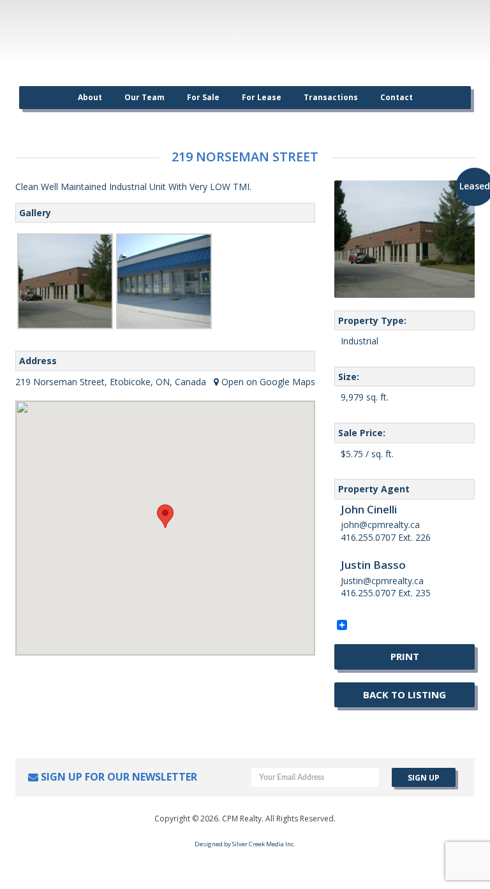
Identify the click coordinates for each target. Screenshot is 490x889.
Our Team (144, 97)
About (90, 97)
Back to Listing (404, 694)
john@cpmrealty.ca (380, 524)
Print (404, 656)
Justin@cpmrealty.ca (382, 581)
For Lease (261, 97)
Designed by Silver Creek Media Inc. (245, 844)
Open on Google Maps (267, 382)
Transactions (331, 97)
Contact (396, 97)
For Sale (203, 97)
